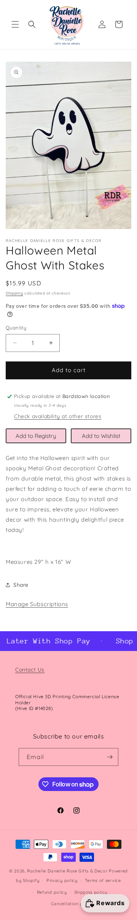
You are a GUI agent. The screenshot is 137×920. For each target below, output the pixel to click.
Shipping (14, 293)
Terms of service (103, 880)
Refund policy (52, 892)
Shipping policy (91, 892)
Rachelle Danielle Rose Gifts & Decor (67, 871)
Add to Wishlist (101, 435)
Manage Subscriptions (37, 604)
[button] (15, 24)
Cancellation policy (72, 903)
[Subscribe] (109, 757)
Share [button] (21, 584)
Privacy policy (62, 880)
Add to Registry (36, 435)
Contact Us (30, 669)
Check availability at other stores (57, 416)
